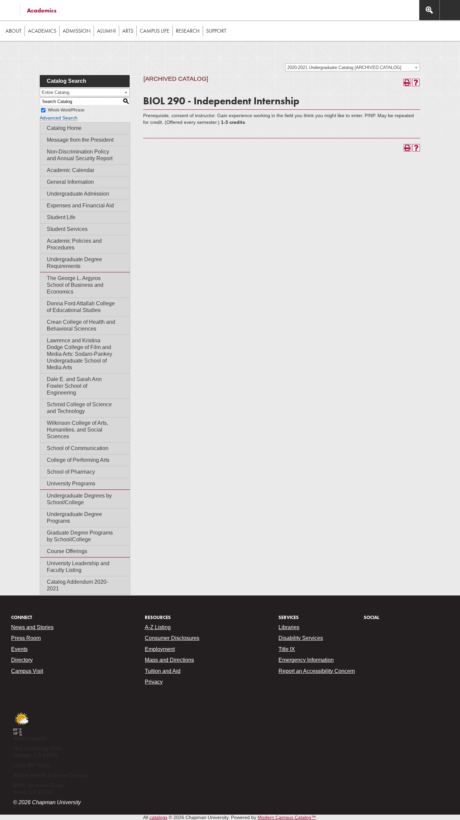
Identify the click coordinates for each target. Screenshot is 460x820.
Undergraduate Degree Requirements (74, 263)
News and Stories (32, 627)
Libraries (288, 627)
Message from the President (80, 140)
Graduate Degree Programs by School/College (80, 536)
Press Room (26, 638)
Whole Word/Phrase (66, 110)
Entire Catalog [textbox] (55, 92)
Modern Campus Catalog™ (287, 817)
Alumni (106, 30)
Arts (127, 30)
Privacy (154, 682)
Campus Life (154, 30)
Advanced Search (58, 118)
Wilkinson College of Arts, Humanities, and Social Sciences (77, 429)
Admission (77, 30)
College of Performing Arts (78, 460)
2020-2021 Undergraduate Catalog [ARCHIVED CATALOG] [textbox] (344, 67)
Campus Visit (27, 671)
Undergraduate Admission (78, 194)
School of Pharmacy (71, 472)
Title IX (286, 649)
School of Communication (77, 448)
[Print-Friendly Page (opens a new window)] (407, 82)
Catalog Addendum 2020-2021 (77, 585)
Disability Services (300, 638)
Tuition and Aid (162, 671)
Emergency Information (306, 660)
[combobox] (352, 67)
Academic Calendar (70, 170)
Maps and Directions (169, 660)
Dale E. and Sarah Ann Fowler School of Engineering (74, 386)
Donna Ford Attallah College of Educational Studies (81, 307)
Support (216, 30)
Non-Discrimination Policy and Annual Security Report (79, 155)
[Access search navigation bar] (429, 10)
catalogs (158, 817)
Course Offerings (67, 551)
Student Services (67, 229)
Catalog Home (64, 128)
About (13, 30)
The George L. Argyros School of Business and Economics (75, 285)
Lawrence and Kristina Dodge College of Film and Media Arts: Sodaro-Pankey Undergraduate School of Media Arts (79, 354)
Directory (22, 660)
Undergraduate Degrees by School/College (79, 499)
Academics (42, 10)
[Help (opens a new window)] (416, 82)
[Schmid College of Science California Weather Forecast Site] (21, 726)
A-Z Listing (158, 627)
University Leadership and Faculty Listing (78, 566)
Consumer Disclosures (172, 638)
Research (188, 30)
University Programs (71, 483)
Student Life (61, 217)
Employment (160, 649)
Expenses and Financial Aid (80, 205)
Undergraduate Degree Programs (74, 517)
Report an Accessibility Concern (316, 671)
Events (19, 649)
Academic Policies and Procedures (74, 244)
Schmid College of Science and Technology (79, 408)
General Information (70, 182)
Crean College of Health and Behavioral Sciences (81, 325)
